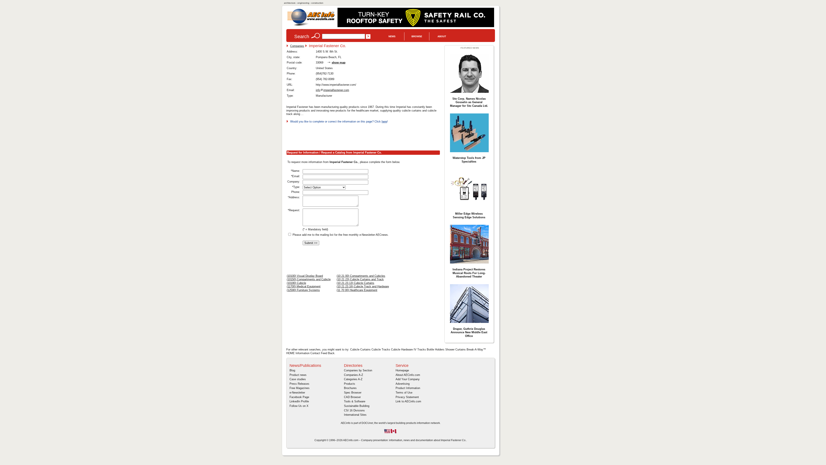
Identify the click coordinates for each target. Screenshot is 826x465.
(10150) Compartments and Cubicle (309, 279)
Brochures (350, 388)
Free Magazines (300, 388)
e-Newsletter (297, 392)
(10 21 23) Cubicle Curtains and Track (360, 279)
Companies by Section (358, 370)
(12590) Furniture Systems (303, 290)
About (442, 36)
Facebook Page (299, 397)
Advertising (403, 383)
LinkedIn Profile (299, 401)
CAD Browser (352, 397)
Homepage (402, 370)
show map (338, 62)
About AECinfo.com (408, 375)
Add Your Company (408, 379)
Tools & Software (354, 401)
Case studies (298, 379)
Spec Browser (352, 392)
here (384, 121)
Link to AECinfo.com (408, 401)
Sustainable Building (356, 406)
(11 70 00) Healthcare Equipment (357, 290)
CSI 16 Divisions (354, 410)
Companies (297, 46)
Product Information (408, 388)
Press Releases (299, 383)
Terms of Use (404, 392)
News (391, 36)
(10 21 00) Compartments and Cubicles (361, 275)
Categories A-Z (353, 379)
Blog (292, 370)
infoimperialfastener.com (332, 90)
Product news (298, 375)
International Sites (355, 414)
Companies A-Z (353, 375)
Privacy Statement (407, 397)
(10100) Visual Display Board (305, 275)
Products (349, 383)
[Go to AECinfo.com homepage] (311, 25)
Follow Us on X (299, 406)
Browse (416, 36)
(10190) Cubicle (296, 283)
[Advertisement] (364, 136)
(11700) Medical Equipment (304, 286)
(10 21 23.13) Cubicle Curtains (355, 283)
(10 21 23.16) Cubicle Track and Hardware (363, 286)
